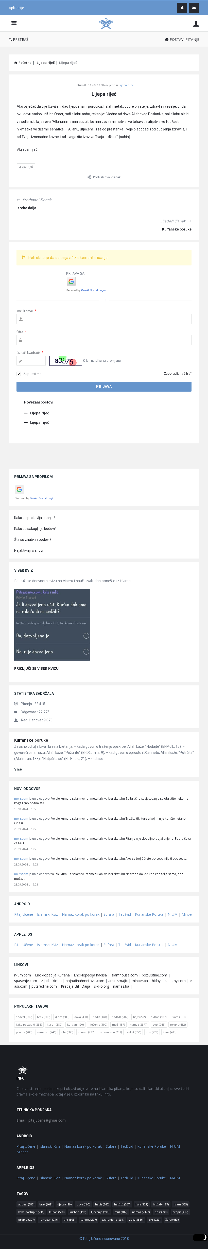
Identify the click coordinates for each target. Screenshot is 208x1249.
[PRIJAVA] (196, 23)
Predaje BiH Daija (75, 986)
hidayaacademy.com (169, 980)
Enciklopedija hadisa (90, 975)
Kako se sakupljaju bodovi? (35, 529)
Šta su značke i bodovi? (32, 539)
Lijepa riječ (126, 85)
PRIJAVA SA (75, 273)
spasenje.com (25, 980)
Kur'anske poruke (177, 229)
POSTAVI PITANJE (184, 39)
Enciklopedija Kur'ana (52, 975)
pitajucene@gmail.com (41, 1120)
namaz (138, 1024)
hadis (100, 1017)
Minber (187, 914)
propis (178, 1024)
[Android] (194, 8)
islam (178, 1017)
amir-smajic (118, 980)
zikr (152, 1032)
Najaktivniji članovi (28, 550)
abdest (24, 1017)
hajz (139, 1017)
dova (81, 1017)
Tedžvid (124, 914)
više (18, 769)
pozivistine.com (154, 975)
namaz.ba (121, 986)
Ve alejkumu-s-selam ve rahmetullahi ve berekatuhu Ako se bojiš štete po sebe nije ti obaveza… (119, 858)
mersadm (21, 798)
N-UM (173, 914)
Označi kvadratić (29, 353)
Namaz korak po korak (80, 914)
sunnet (86, 1032)
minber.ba (140, 980)
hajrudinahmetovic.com (85, 980)
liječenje (98, 1024)
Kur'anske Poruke (149, 914)
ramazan (46, 1032)
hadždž (120, 1017)
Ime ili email (26, 311)
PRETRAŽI (21, 39)
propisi (24, 1032)
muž (118, 1024)
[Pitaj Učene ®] (108, 23)
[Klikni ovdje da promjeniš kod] (65, 361)
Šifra (21, 332)
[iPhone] (182, 8)
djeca (62, 1017)
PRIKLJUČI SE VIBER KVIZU (36, 668)
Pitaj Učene (23, 914)
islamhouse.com (124, 975)
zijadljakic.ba (51, 980)
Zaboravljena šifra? (178, 373)
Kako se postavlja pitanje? (34, 518)
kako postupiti (29, 1024)
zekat (134, 1032)
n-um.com (22, 975)
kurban (75, 1024)
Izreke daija (26, 208)
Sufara (108, 914)
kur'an (54, 1024)
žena (169, 1032)
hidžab (158, 1017)
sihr (67, 1032)
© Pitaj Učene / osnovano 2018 (104, 1239)
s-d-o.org (101, 986)
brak (43, 1017)
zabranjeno (110, 1032)
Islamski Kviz (47, 914)
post (158, 1024)
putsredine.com (44, 986)
